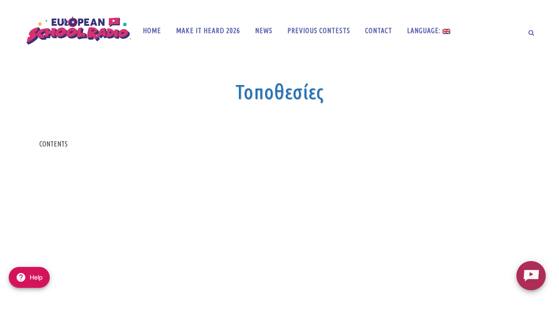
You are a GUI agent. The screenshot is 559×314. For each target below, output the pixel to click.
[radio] (530, 275)
